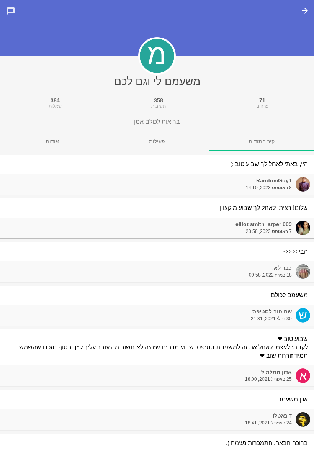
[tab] (261, 141)
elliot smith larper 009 (264, 224)
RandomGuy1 (274, 180)
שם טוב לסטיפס (272, 311)
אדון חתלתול (276, 372)
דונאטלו (282, 416)
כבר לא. (282, 268)
